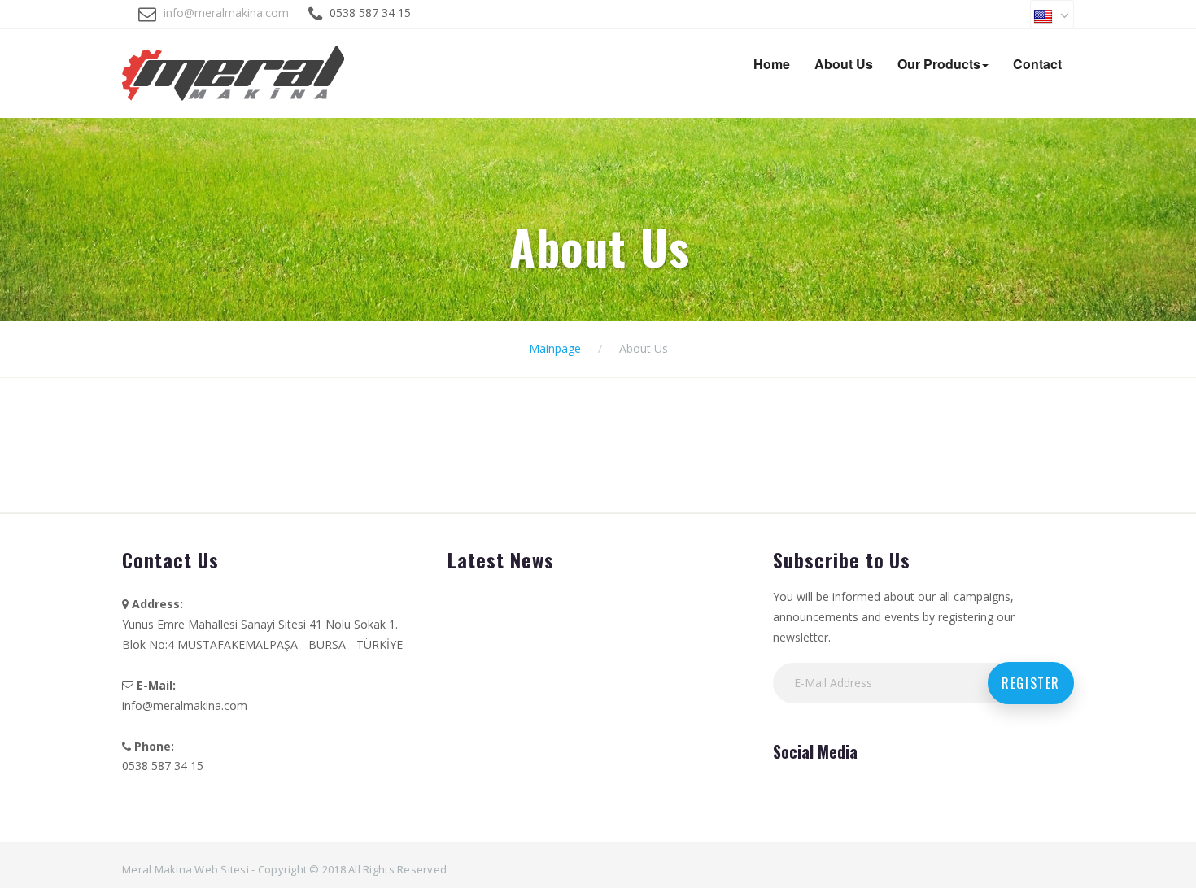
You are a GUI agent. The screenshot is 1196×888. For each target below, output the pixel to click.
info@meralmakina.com (226, 12)
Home (771, 63)
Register (1031, 683)
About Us (843, 63)
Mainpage (555, 348)
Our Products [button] (938, 63)
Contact (1037, 63)
